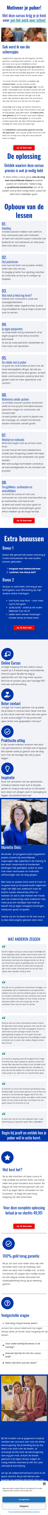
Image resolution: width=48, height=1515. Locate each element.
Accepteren (24, 1499)
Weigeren (24, 1506)
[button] (44, 1483)
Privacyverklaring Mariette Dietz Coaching (24, 1512)
